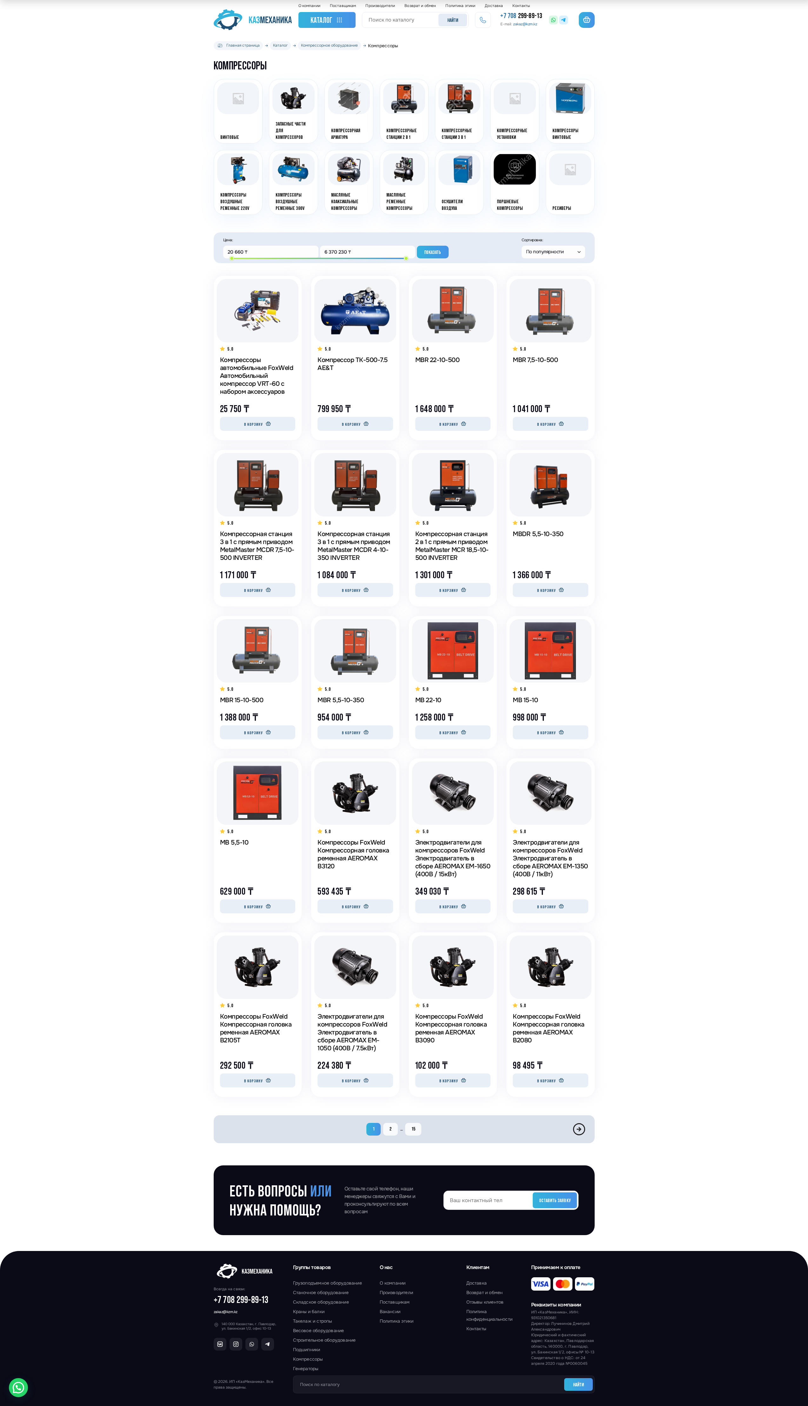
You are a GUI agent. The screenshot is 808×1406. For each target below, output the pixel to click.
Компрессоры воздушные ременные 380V (290, 201)
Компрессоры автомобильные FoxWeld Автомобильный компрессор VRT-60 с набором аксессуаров (256, 376)
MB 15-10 (525, 700)
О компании (309, 5)
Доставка (494, 5)
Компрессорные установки (512, 133)
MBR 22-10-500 (437, 360)
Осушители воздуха (452, 205)
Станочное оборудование (321, 1292)
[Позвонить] (483, 20)
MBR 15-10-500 (242, 700)
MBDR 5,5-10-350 (538, 534)
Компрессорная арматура (345, 133)
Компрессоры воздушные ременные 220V (234, 201)
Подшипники (306, 1349)
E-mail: (518, 24)
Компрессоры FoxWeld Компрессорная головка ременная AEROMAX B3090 (451, 1028)
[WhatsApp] (553, 20)
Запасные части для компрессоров (290, 130)
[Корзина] (587, 20)
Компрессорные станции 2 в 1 (401, 133)
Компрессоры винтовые (565, 133)
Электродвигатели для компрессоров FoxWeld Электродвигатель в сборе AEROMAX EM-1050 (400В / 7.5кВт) (352, 1032)
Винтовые (229, 137)
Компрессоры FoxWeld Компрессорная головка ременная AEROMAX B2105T (256, 1028)
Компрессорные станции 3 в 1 (457, 133)
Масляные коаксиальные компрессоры (344, 201)
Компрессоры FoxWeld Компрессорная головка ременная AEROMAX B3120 (353, 854)
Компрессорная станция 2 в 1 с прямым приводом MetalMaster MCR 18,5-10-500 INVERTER (452, 546)
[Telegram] (563, 20)
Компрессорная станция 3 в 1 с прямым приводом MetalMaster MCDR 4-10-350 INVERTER (353, 546)
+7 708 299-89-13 (241, 1300)
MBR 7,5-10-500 (535, 360)
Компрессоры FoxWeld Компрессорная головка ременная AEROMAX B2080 (548, 1028)
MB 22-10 (428, 700)
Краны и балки (309, 1311)
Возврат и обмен (420, 5)
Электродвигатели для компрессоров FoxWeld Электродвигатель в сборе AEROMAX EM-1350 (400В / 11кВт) (550, 858)
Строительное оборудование (324, 1340)
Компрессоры (308, 1359)
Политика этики (460, 5)
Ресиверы (561, 208)
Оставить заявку (555, 1200)
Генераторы (305, 1368)
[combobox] (553, 252)
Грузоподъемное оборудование (327, 1283)
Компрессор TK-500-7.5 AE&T (352, 364)
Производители (380, 5)
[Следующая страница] (579, 1129)
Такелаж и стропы (312, 1321)
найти (452, 20)
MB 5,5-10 (234, 842)
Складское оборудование (321, 1302)
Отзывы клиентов (485, 1302)
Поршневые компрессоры (510, 205)
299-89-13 (521, 16)
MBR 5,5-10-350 (340, 700)
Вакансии (390, 1311)
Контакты (521, 5)
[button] (18, 1387)
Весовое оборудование (318, 1330)
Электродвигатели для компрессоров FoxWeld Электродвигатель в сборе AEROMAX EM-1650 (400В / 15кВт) (453, 858)
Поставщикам (343, 5)
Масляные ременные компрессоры (399, 201)
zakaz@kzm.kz (225, 1311)
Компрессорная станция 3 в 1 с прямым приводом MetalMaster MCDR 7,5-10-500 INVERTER (257, 546)
